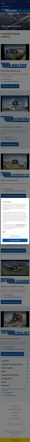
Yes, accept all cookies (15, 240)
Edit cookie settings (15, 236)
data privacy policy (20, 224)
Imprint (4, 231)
